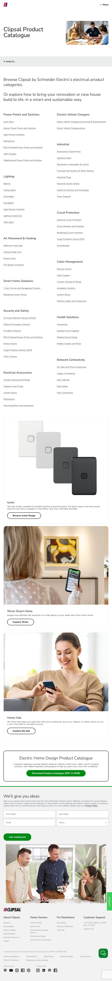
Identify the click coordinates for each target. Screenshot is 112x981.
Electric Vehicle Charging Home (71, 128)
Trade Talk (61, 930)
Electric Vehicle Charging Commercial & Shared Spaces (81, 122)
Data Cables (62, 386)
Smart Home (35, 926)
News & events (9, 934)
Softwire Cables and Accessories (71, 301)
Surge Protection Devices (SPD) (18, 350)
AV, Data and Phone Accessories (71, 367)
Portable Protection (12, 331)
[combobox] (82, 822)
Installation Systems (66, 288)
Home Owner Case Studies (40, 940)
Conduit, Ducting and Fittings (17, 380)
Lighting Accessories (13, 216)
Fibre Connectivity (65, 393)
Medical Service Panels (67, 337)
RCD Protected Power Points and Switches (23, 148)
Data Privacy (49, 956)
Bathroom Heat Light (13, 246)
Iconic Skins (9, 122)
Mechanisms (9, 141)
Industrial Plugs (64, 177)
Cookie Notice (31, 956)
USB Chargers (10, 154)
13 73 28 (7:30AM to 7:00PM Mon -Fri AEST (95, 924)
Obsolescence (85, 956)
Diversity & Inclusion (12, 937)
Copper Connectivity (66, 374)
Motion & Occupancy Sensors (17, 324)
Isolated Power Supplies (68, 331)
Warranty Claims (67, 956)
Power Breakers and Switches (70, 226)
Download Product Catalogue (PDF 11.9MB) (56, 773)
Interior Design (36, 923)
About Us (7, 923)
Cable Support (63, 275)
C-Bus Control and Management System (22, 288)
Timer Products (64, 197)
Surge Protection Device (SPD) (70, 239)
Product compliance (11, 956)
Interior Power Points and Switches (20, 128)
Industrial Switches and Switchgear (73, 190)
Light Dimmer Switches (14, 135)
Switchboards (63, 246)
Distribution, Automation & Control (73, 165)
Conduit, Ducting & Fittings (69, 282)
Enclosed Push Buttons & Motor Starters (75, 171)
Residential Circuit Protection (70, 233)
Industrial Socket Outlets (68, 184)
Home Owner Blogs (38, 936)
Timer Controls (10, 357)
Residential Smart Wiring (15, 295)
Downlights (9, 197)
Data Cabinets (63, 380)
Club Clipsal (61, 923)
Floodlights (9, 203)
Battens (7, 184)
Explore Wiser (20, 622)
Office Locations (10, 930)
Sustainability (9, 926)
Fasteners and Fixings (13, 386)
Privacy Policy (91, 806)
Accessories (62, 324)
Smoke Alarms (10, 344)
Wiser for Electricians (65, 926)
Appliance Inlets (64, 158)
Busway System (64, 269)
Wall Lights (9, 222)
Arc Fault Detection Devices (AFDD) (20, 318)
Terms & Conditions (11, 960)
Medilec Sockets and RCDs (69, 344)
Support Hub (89, 929)
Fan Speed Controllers (14, 265)
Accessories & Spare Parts (69, 152)
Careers (6, 941)
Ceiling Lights (10, 190)
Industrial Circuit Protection (69, 220)
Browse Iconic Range (24, 515)
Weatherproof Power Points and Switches (23, 160)
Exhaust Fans (10, 259)
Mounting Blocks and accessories (19, 406)
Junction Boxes (10, 393)
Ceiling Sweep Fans (12, 252)
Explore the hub (21, 731)
